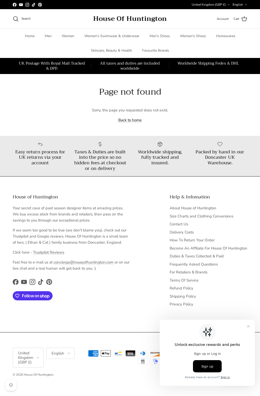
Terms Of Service (184, 280)
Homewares (225, 36)
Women (68, 36)
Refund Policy (181, 288)
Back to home (130, 120)
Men (48, 36)
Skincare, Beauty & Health (111, 50)
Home (30, 36)
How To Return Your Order (192, 240)
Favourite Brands (155, 50)
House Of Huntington (38, 375)
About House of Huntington (193, 208)
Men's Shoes (160, 36)
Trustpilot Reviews (48, 252)
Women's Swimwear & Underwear (111, 36)
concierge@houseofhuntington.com (83, 262)
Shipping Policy (183, 296)
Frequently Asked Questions (194, 264)
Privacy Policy (181, 304)
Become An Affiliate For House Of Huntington (208, 248)
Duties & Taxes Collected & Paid (197, 256)
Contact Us (179, 224)
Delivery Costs (182, 232)
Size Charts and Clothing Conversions (201, 216)
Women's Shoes (193, 36)
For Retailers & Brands (188, 272)
